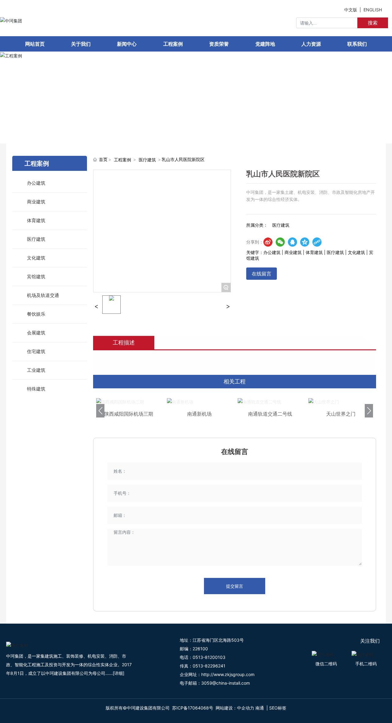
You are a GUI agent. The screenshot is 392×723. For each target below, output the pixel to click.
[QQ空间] (304, 242)
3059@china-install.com (225, 683)
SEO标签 (277, 707)
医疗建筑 (147, 159)
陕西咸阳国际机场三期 (128, 414)
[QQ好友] (292, 242)
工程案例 (326, 100)
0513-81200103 (209, 657)
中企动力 (245, 707)
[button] (100, 410)
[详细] (118, 673)
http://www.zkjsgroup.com (227, 674)
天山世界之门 (341, 414)
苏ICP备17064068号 (192, 707)
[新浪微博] (268, 242)
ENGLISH (373, 9)
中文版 (350, 9)
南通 (259, 707)
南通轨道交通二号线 (270, 414)
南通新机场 (199, 414)
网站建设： (226, 707)
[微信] (280, 242)
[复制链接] (317, 242)
